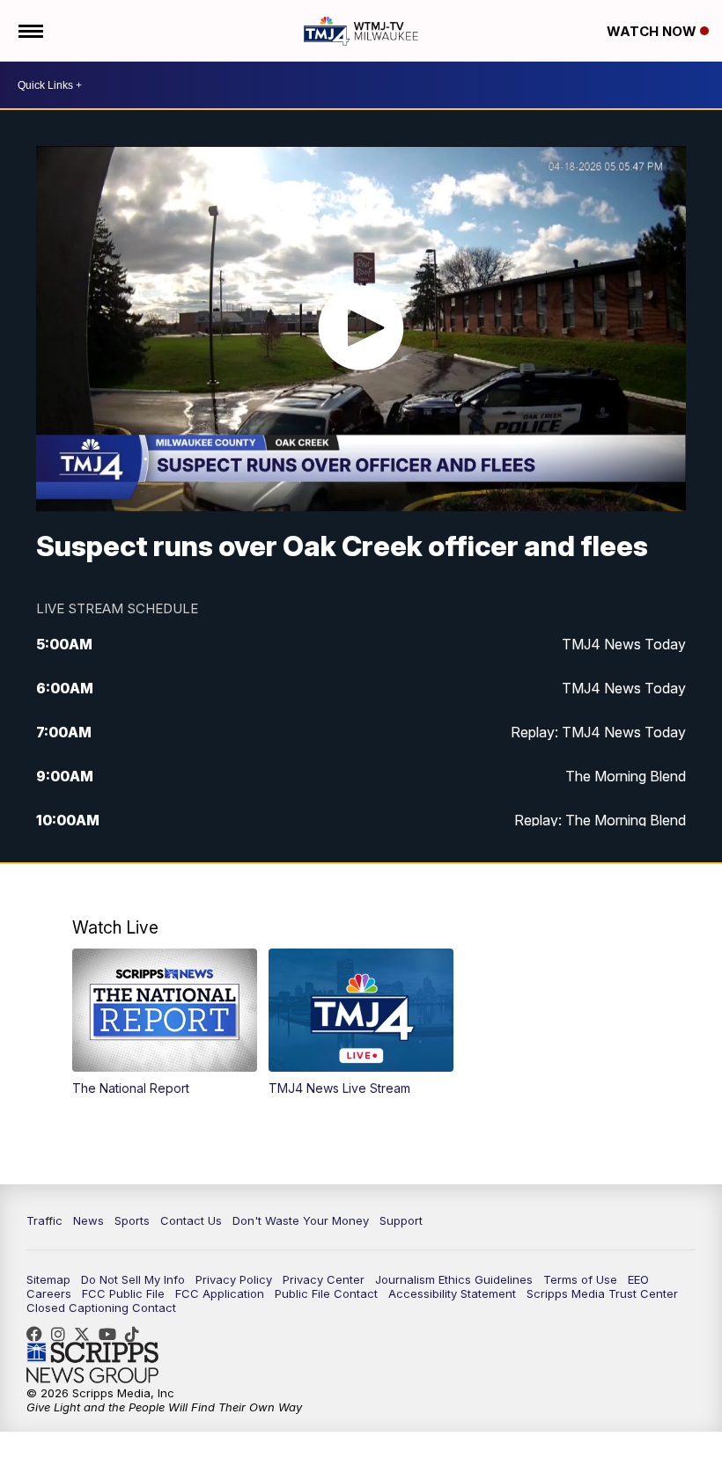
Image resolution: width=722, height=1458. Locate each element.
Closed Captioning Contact (101, 1307)
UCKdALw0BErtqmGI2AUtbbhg (112, 1334)
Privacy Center (324, 1279)
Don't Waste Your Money (300, 1220)
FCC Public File (123, 1293)
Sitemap (48, 1279)
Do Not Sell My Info (133, 1279)
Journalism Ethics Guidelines (454, 1279)
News (88, 1220)
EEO (638, 1279)
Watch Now (653, 31)
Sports (132, 1220)
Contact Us (191, 1220)
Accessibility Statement (452, 1293)
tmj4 (38, 1334)
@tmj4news (136, 1334)
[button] (164, 1022)
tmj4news (62, 1334)
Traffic (44, 1220)
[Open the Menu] (29, 31)
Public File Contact (326, 1293)
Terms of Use (580, 1279)
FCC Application (219, 1293)
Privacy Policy (233, 1279)
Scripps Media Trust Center (602, 1293)
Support (401, 1220)
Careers (48, 1293)
